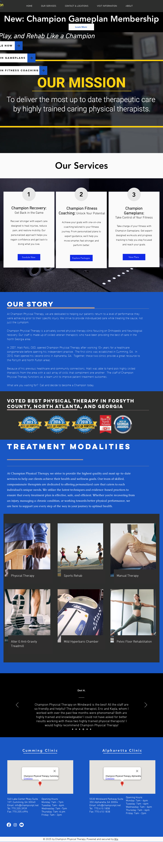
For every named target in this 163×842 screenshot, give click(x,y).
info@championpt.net (27, 805)
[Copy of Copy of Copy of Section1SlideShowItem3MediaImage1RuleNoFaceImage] (90, 729)
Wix (116, 839)
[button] (109, 6)
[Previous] (17, 705)
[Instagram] (15, 825)
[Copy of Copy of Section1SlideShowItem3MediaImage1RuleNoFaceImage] (87, 729)
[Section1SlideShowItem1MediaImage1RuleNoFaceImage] (72, 729)
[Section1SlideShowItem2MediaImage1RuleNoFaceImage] (76, 729)
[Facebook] (9, 825)
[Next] (146, 705)
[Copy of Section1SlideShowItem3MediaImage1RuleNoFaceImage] (83, 729)
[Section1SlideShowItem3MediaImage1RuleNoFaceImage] (79, 729)
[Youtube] (21, 825)
